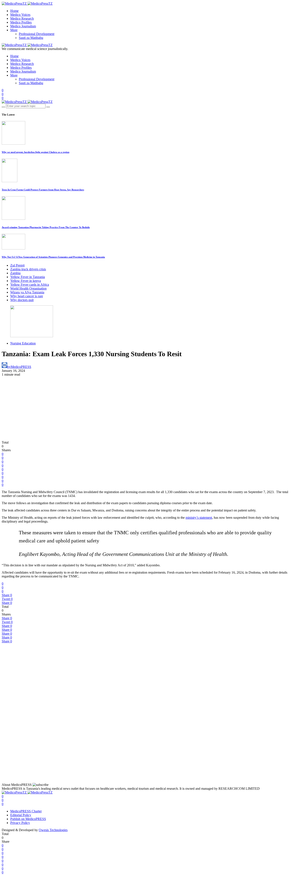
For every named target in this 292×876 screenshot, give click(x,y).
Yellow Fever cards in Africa (29, 284)
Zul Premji (17, 265)
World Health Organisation (28, 288)
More (14, 30)
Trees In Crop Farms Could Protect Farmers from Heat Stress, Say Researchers (43, 189)
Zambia (15, 273)
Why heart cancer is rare (26, 296)
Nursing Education (23, 343)
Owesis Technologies (53, 830)
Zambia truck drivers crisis (28, 269)
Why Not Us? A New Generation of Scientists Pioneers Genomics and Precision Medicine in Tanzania (53, 257)
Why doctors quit (22, 300)
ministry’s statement (199, 517)
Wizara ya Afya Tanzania (27, 292)
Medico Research (22, 18)
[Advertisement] (146, 408)
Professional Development (36, 34)
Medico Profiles (21, 22)
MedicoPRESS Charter (26, 811)
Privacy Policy (20, 823)
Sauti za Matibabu (31, 38)
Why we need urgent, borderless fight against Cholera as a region (35, 152)
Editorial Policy (20, 815)
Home (14, 11)
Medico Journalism (23, 26)
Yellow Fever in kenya (25, 281)
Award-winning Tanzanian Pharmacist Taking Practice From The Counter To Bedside (46, 227)
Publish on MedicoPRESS (28, 819)
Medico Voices (20, 14)
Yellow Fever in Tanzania (27, 277)
